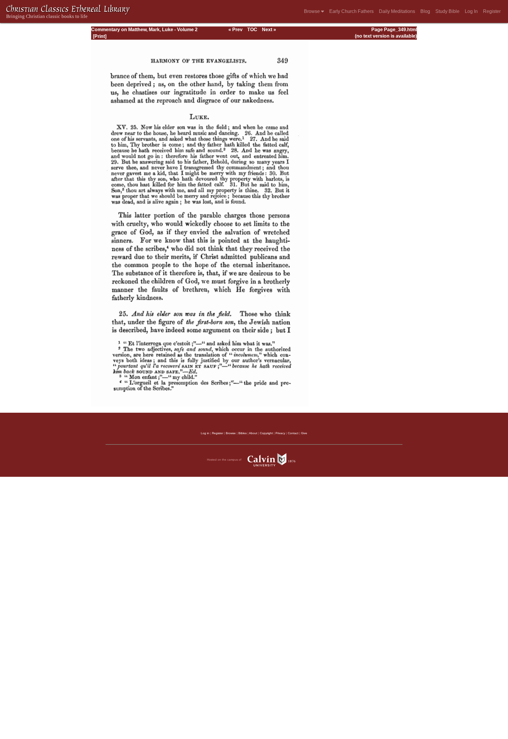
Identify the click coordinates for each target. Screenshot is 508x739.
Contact (293, 433)
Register (492, 11)
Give (304, 433)
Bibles (242, 433)
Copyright (266, 433)
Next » (269, 29)
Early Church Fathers (351, 11)
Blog (425, 11)
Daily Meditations (397, 11)
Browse (312, 11)
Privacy (280, 433)
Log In (471, 11)
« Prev (235, 29)
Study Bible (447, 11)
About (253, 433)
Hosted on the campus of (224, 459)
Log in (205, 433)
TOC (252, 29)
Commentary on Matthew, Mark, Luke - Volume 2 (144, 29)
